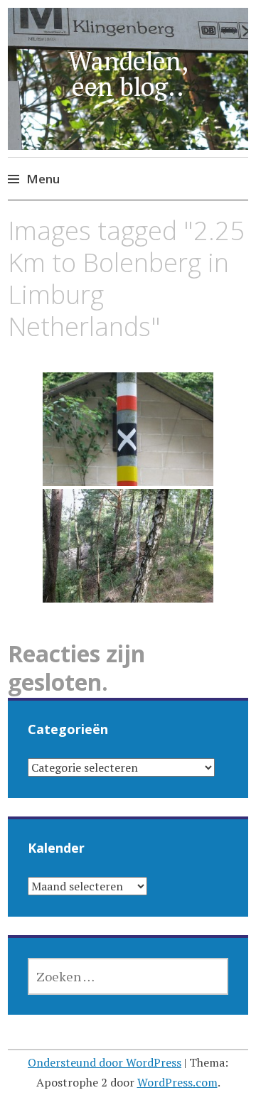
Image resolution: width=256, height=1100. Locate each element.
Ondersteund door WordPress (104, 1062)
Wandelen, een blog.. (128, 73)
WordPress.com (177, 1082)
